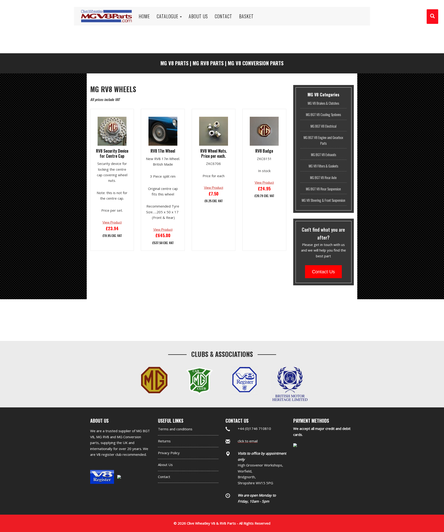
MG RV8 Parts (208, 63)
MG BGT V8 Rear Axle (323, 177)
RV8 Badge (264, 151)
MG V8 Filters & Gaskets (323, 165)
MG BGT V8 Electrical (323, 126)
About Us (165, 464)
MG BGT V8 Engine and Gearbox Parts (323, 140)
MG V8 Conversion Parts (256, 63)
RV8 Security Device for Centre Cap (112, 153)
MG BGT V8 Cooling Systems (323, 114)
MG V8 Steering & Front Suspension (323, 200)
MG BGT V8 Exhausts (323, 154)
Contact (164, 476)
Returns (164, 441)
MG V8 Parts (174, 63)
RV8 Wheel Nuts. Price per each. (213, 153)
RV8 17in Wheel (163, 151)
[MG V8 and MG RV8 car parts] (106, 10)
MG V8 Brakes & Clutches (323, 103)
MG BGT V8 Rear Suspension (323, 188)
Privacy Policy (169, 452)
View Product (112, 222)
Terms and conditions (175, 429)
